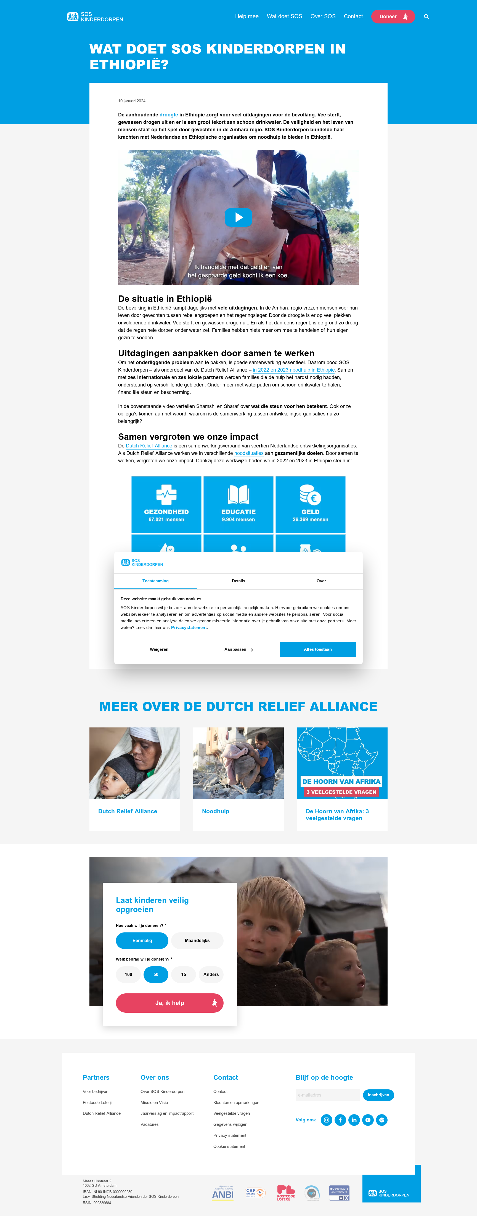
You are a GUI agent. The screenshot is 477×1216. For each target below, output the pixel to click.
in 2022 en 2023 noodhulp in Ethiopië (294, 370)
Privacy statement (229, 1135)
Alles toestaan (318, 649)
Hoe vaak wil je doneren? (139, 925)
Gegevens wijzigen (230, 1124)
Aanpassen (235, 649)
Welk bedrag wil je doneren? (142, 959)
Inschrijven (378, 1095)
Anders (211, 974)
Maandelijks (197, 940)
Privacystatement (189, 627)
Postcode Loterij (97, 1102)
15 (183, 974)
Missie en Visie (154, 1102)
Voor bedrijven (95, 1091)
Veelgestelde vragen (231, 1113)
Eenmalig (142, 940)
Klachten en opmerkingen (236, 1102)
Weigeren (159, 649)
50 (155, 974)
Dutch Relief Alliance (149, 446)
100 (128, 974)
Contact (220, 1091)
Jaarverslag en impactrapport (167, 1113)
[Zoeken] (427, 16)
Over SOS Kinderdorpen (162, 1091)
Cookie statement (229, 1146)
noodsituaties (249, 453)
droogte (169, 115)
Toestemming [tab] (155, 580)
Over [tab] (321, 580)
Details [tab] (238, 580)
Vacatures (150, 1124)
